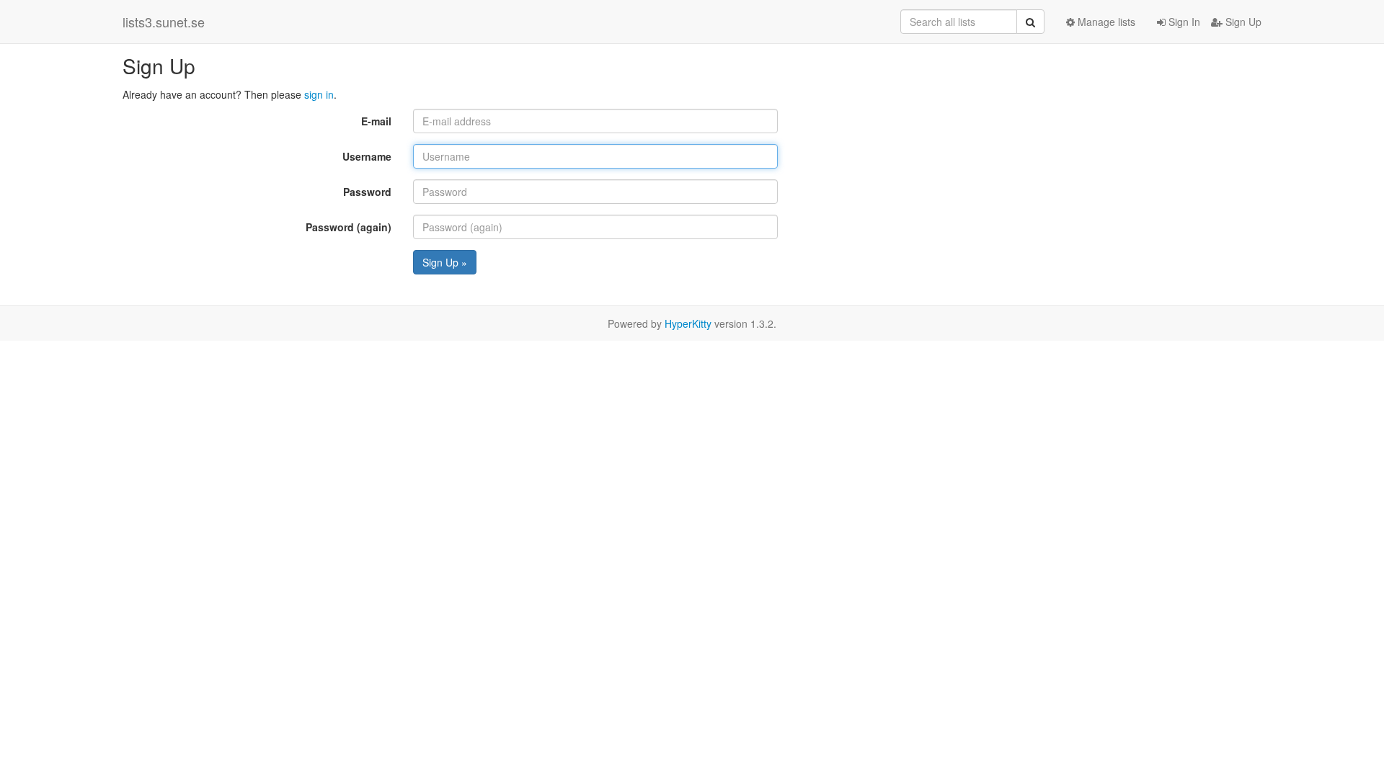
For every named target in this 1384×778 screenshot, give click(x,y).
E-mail (376, 121)
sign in (319, 94)
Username (366, 156)
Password (367, 191)
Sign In (1183, 21)
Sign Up (1242, 21)
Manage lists (1105, 21)
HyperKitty (688, 323)
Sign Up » (444, 262)
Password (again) (348, 227)
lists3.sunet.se (164, 21)
